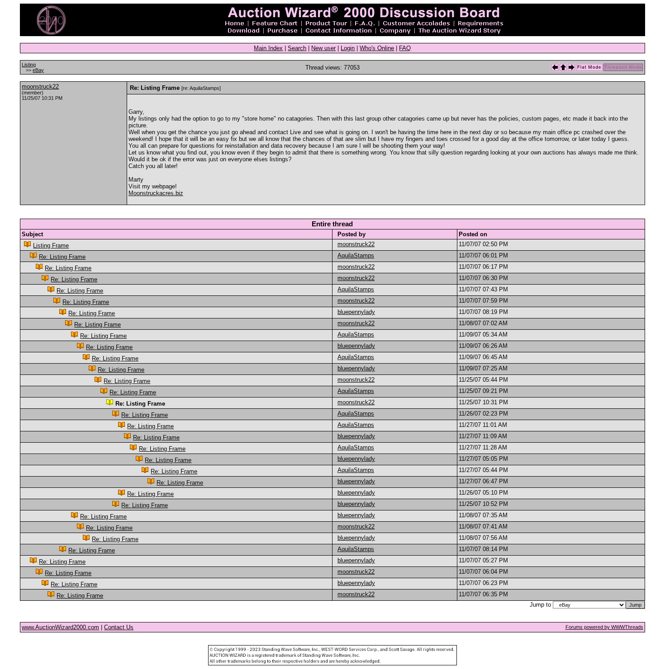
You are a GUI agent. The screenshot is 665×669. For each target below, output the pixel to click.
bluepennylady (356, 312)
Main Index (268, 48)
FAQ (405, 48)
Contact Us (118, 627)
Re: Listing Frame (62, 256)
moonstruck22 (40, 86)
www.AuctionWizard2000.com (60, 627)
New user (323, 48)
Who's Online (377, 48)
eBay (38, 70)
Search (297, 48)
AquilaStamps (355, 255)
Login (348, 48)
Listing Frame (51, 245)
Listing (29, 64)
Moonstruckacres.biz (155, 193)
